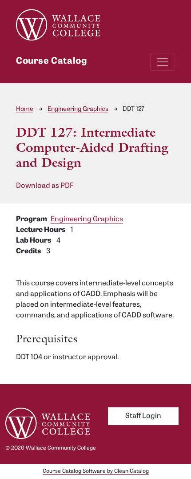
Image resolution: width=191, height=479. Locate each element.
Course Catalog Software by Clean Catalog (96, 471)
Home (24, 109)
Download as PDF (45, 186)
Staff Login (143, 416)
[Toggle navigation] (162, 62)
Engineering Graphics (78, 109)
